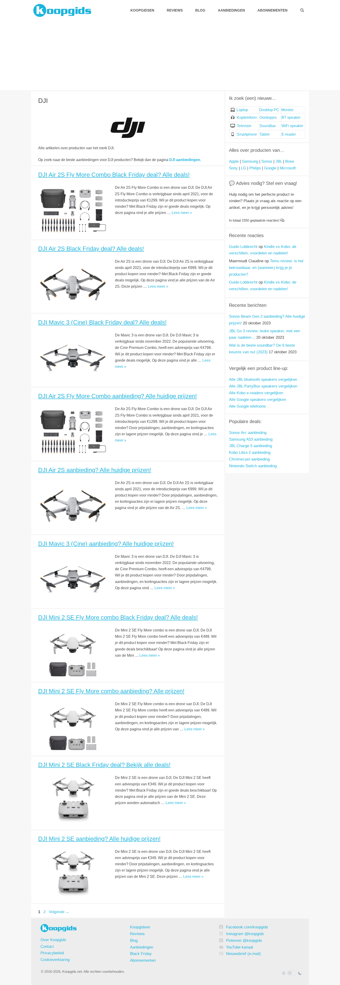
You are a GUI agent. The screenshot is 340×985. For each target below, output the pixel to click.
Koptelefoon (247, 117)
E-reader (288, 134)
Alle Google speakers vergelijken (257, 399)
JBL (278, 161)
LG (243, 168)
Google (270, 168)
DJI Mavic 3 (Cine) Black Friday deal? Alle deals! (102, 322)
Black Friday (141, 953)
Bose (289, 161)
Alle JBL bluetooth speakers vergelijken (263, 379)
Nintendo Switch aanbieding (253, 466)
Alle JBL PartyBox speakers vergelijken (263, 386)
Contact (47, 946)
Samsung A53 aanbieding (250, 439)
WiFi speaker (292, 126)
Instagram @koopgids (245, 934)
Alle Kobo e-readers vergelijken (256, 393)
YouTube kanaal (239, 947)
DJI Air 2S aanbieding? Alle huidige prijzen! (94, 470)
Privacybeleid (52, 953)
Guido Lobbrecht (243, 246)
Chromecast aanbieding (249, 459)
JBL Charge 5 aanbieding (250, 446)
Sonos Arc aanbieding (247, 432)
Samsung (250, 161)
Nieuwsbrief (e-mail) (243, 953)
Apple (234, 161)
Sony (233, 168)
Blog (200, 10)
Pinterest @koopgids (244, 940)
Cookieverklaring (55, 960)
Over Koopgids (53, 940)
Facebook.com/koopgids (247, 927)
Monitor (287, 110)
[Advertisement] (170, 55)
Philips (255, 168)
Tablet (264, 134)
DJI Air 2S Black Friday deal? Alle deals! (91, 248)
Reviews (175, 10)
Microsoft (288, 168)
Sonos (266, 161)
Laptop (242, 110)
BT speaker (290, 117)
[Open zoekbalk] (302, 10)
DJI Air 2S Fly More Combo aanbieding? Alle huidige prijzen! (117, 396)
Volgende (59, 912)
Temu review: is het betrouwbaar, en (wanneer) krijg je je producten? (266, 268)
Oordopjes (268, 117)
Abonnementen (272, 10)
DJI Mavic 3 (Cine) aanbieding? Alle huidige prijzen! (106, 543)
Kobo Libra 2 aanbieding (249, 452)
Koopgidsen (142, 10)
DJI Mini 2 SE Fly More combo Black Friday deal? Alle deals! (118, 617)
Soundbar (268, 126)
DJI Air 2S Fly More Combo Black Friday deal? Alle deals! (114, 174)
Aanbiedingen (231, 10)
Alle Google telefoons (247, 406)
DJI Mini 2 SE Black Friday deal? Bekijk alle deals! (104, 764)
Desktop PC (269, 110)
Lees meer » (182, 213)
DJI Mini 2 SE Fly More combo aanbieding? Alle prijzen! (111, 691)
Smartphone (247, 134)
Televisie (244, 126)
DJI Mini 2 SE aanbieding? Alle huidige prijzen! (99, 838)
